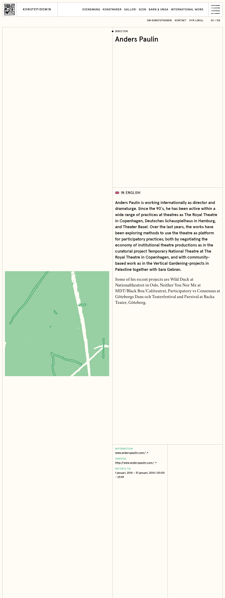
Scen (142, 9)
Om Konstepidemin (159, 20)
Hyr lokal (196, 20)
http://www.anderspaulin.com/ (134, 462)
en (218, 20)
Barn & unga (158, 9)
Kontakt (181, 20)
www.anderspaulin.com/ (130, 452)
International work (187, 9)
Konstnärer (112, 9)
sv (212, 20)
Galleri (130, 9)
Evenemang (91, 9)
